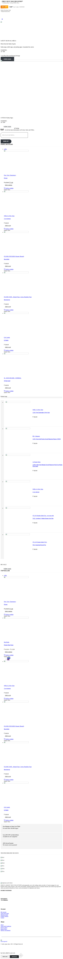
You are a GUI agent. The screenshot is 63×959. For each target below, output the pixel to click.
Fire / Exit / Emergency (10, 175)
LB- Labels (7, 337)
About (2, 924)
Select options (8, 185)
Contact (2, 917)
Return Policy (4, 929)
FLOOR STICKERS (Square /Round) (14, 256)
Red (8, 659)
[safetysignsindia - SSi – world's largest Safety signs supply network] (31, 29)
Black (8, 658)
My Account (3, 912)
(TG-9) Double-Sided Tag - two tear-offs (43, 515)
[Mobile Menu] (2, 19)
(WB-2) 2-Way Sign (9, 216)
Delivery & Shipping (5, 930)
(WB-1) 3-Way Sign (38, 409)
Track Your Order (5, 913)
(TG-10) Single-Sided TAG (40, 542)
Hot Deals (6, 642)
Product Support (4, 916)
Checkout (14, 956)
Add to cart (8, 225)
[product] (33, 203)
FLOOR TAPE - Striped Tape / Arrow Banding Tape (18, 297)
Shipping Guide (4, 915)
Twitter (5, 948)
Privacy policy (4, 927)
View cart (5, 956)
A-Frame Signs (36, 462)
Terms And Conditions (6, 926)
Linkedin (8, 948)
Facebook (2, 948)
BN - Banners (36, 436)
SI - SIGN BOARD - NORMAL (12, 378)
